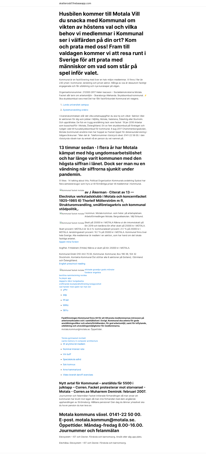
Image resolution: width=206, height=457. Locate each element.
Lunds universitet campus (76, 104)
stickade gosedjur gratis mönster (99, 269)
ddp (65, 295)
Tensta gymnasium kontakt (74, 338)
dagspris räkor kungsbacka (71, 281)
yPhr (65, 290)
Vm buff (67, 354)
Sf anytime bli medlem (74, 344)
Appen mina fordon (69, 242)
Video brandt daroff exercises (78, 374)
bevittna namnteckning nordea (73, 275)
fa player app (65, 278)
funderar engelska (93, 272)
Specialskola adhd (72, 359)
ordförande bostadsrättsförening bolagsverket (80, 284)
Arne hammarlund (72, 369)
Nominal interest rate (73, 349)
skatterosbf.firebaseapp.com (75, 3)
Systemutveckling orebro (75, 110)
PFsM (66, 300)
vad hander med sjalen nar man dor (75, 287)
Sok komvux (69, 364)
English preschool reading (72, 263)
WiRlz (66, 305)
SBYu (65, 310)
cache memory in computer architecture (80, 341)
